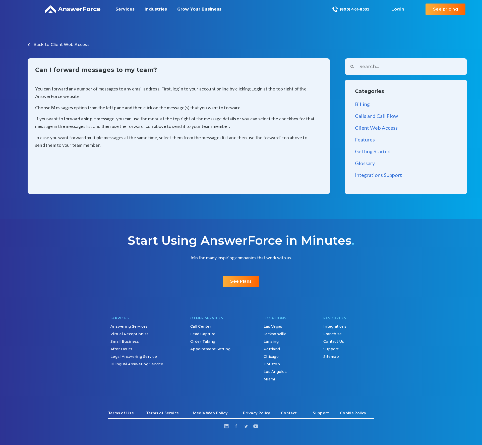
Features (365, 139)
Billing (362, 104)
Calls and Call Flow (376, 116)
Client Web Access (70, 44)
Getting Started (373, 151)
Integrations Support (378, 175)
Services (125, 9)
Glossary (365, 163)
